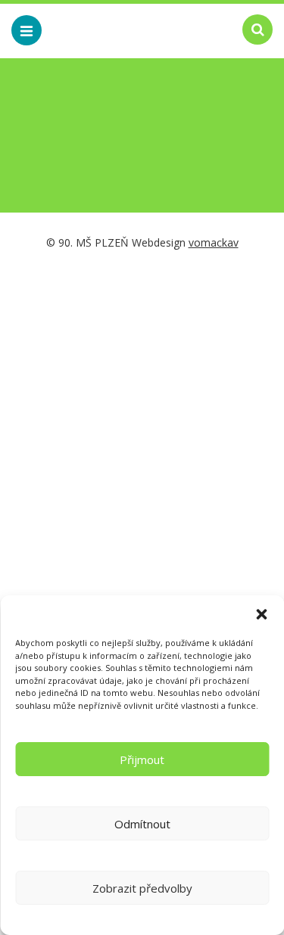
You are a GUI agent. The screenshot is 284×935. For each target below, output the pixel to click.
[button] (261, 614)
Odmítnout (142, 823)
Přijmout (142, 759)
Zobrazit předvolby (142, 888)
